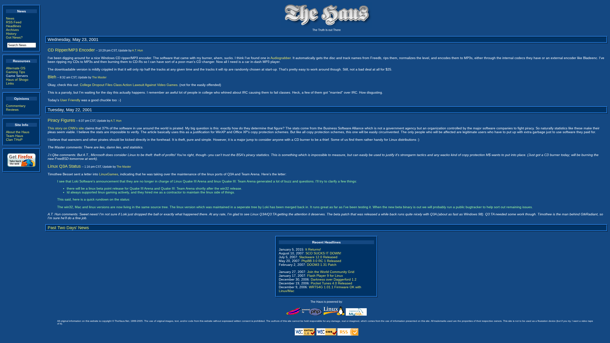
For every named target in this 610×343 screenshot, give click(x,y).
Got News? (14, 37)
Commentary (15, 106)
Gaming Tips (15, 72)
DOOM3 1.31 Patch (321, 265)
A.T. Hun (137, 50)
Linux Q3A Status (64, 166)
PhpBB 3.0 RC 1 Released (321, 261)
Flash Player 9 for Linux (325, 275)
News (10, 18)
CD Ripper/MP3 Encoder (71, 50)
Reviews (12, 109)
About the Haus (17, 132)
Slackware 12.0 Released (318, 257)
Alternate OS (15, 68)
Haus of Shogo (17, 79)
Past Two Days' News (68, 227)
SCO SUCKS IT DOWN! (323, 253)
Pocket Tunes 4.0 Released (331, 283)
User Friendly (70, 100)
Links (10, 83)
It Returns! (313, 249)
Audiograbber (280, 58)
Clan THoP (14, 139)
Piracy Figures (61, 120)
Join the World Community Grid (330, 272)
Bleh (52, 77)
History (11, 33)
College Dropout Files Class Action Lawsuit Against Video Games (129, 85)
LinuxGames (108, 174)
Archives (12, 30)
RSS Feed (13, 22)
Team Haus (14, 136)
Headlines (13, 26)
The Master (99, 77)
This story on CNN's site (66, 128)
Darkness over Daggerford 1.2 (333, 279)
